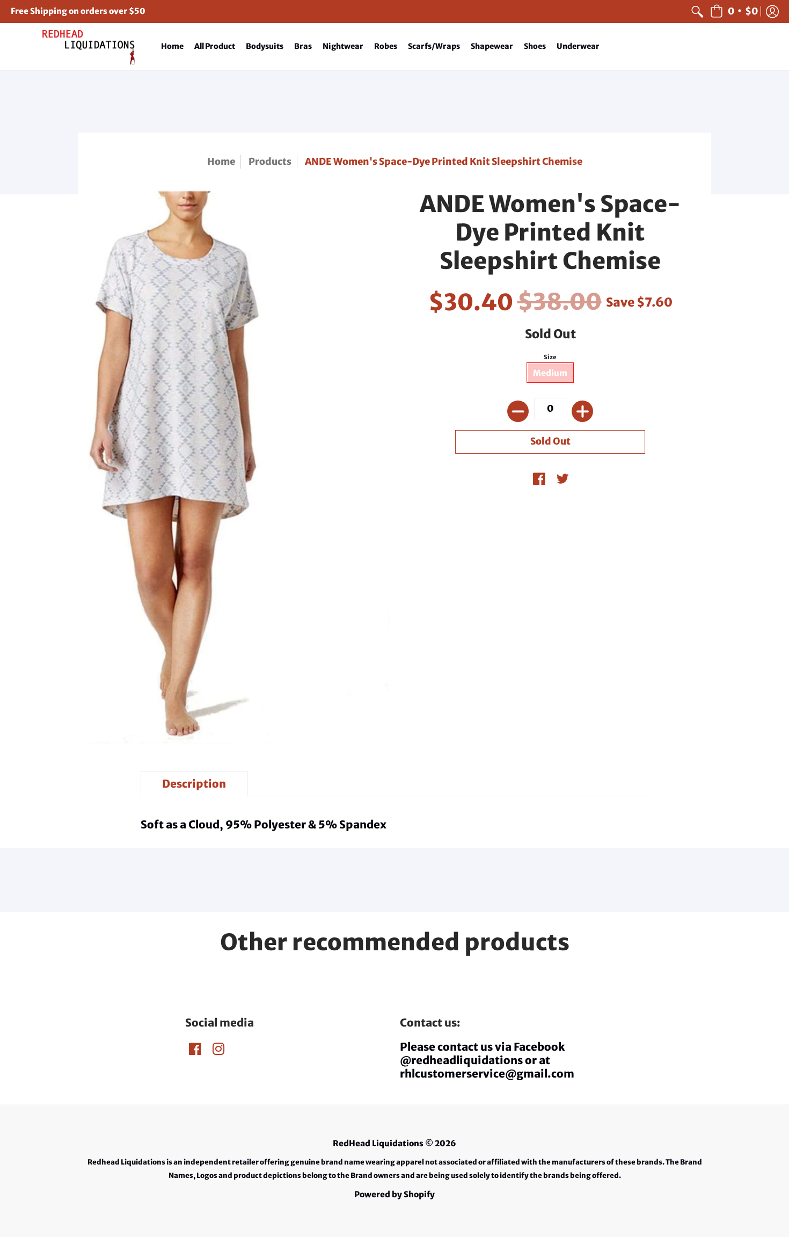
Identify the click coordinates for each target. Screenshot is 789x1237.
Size (550, 357)
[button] (734, 11)
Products (270, 162)
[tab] (194, 783)
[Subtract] (518, 411)
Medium (550, 373)
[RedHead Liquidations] (78, 47)
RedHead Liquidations (378, 1143)
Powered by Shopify (394, 1194)
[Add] (582, 411)
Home (221, 162)
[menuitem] (697, 11)
